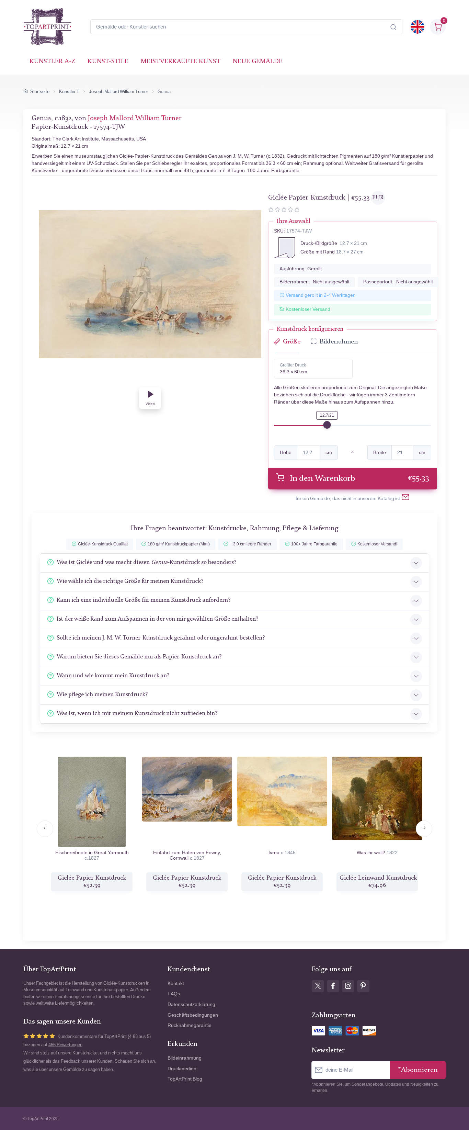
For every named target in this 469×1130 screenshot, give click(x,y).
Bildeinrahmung (185, 1058)
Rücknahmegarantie (189, 1025)
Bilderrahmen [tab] (339, 342)
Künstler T (69, 91)
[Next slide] (424, 829)
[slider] (327, 425)
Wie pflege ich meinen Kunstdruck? (102, 695)
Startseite (39, 91)
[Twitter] (318, 986)
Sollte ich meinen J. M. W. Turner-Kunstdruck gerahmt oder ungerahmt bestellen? (161, 638)
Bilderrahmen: (314, 282)
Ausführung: (300, 269)
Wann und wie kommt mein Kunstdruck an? (113, 676)
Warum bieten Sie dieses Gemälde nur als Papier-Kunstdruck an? (139, 657)
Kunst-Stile (108, 61)
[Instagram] (348, 986)
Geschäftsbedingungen (193, 1015)
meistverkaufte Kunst (180, 61)
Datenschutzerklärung (191, 1004)
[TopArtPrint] (47, 26)
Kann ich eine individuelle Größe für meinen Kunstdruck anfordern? (143, 600)
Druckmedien (182, 1069)
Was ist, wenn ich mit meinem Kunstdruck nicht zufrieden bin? (137, 713)
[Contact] (405, 498)
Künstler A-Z (52, 61)
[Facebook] (333, 986)
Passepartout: (398, 282)
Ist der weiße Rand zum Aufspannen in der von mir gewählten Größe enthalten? (157, 619)
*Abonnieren (418, 1070)
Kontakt (176, 983)
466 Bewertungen (65, 1044)
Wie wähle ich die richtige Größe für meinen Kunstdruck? (130, 581)
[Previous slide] (45, 829)
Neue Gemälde (258, 61)
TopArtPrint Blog (185, 1079)
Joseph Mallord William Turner (118, 91)
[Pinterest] (363, 986)
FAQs (174, 994)
